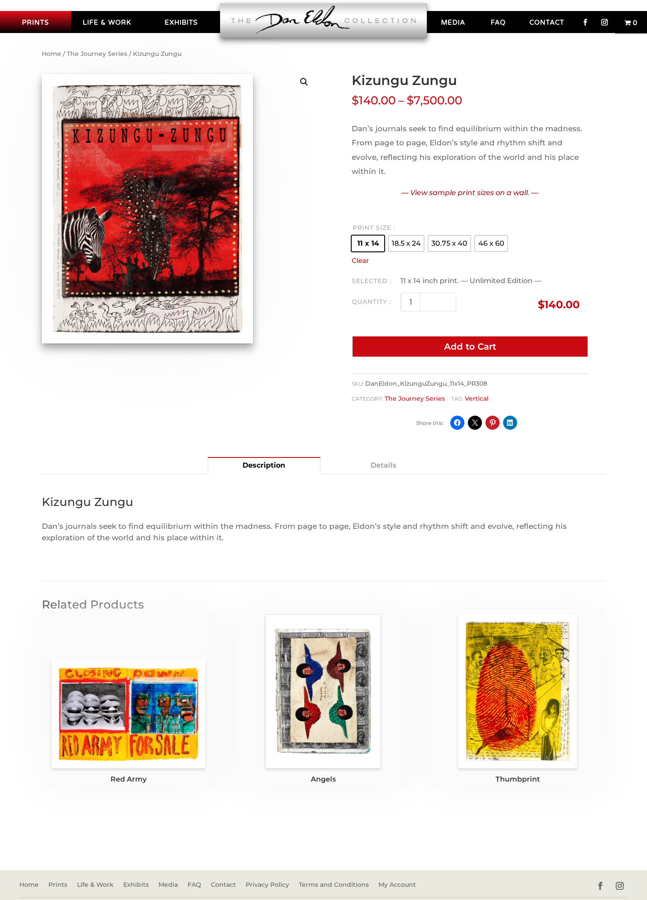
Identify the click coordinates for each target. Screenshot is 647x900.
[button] (304, 82)
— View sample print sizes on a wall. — (469, 192)
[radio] (368, 243)
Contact (546, 22)
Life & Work (107, 22)
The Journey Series (97, 54)
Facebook (585, 22)
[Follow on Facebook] (600, 886)
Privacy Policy (267, 885)
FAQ (498, 22)
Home (51, 54)
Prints (35, 22)
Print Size (372, 228)
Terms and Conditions (334, 885)
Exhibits (181, 22)
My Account (397, 885)
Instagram (604, 22)
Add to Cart (470, 346)
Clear (360, 261)
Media (453, 22)
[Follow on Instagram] (620, 886)
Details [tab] (383, 465)
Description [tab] (264, 465)
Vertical (477, 398)
